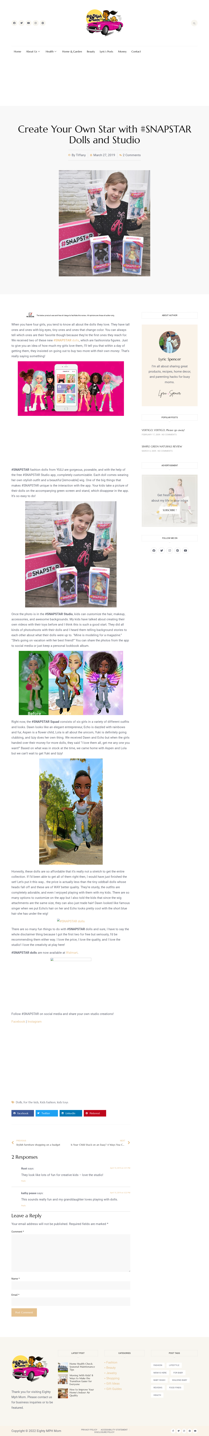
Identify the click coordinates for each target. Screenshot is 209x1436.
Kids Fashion (48, 1102)
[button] (22, 1113)
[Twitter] (21, 23)
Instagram (35, 1021)
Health (50, 51)
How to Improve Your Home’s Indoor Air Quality (82, 1392)
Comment (17, 1231)
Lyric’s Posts (106, 51)
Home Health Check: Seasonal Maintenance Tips (82, 1366)
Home (17, 51)
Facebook (18, 1021)
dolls (75, 340)
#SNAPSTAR (62, 340)
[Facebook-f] (173, 1431)
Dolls (19, 1102)
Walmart (72, 953)
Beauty (91, 51)
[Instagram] (36, 23)
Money (122, 51)
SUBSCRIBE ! (170, 510)
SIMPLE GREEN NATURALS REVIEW (162, 446)
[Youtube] (29, 23)
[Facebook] (14, 23)
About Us (31, 51)
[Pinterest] (43, 23)
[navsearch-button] (194, 23)
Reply (23, 1181)
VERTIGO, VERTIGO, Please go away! (163, 430)
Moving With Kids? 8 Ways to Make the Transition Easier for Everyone (81, 1380)
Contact (136, 51)
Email (15, 1294)
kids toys (62, 1102)
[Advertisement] (104, 81)
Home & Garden (72, 51)
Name (15, 1278)
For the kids (31, 1102)
